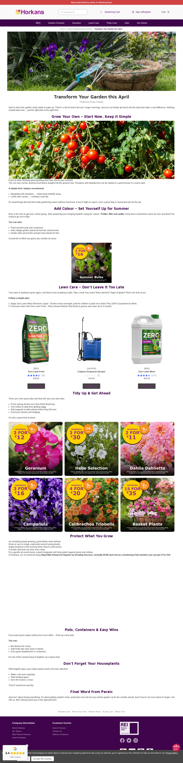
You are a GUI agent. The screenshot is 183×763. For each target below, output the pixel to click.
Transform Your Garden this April (91, 96)
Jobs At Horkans (19, 737)
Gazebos (76, 23)
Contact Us (57, 731)
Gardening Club (112, 12)
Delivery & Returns (60, 734)
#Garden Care (64, 712)
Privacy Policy (172, 753)
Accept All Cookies (42, 758)
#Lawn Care (108, 712)
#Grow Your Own (79, 712)
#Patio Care (120, 712)
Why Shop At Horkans (21, 734)
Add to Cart (36, 386)
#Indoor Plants (95, 712)
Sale (127, 23)
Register (147, 12)
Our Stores (142, 23)
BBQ (38, 23)
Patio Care (112, 23)
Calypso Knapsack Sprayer (91, 371)
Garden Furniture (56, 23)
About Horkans (18, 728)
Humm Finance (59, 728)
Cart (164, 12)
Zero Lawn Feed (36, 371)
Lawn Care (94, 23)
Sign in (139, 12)
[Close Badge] (27, 745)
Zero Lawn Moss (146, 371)
